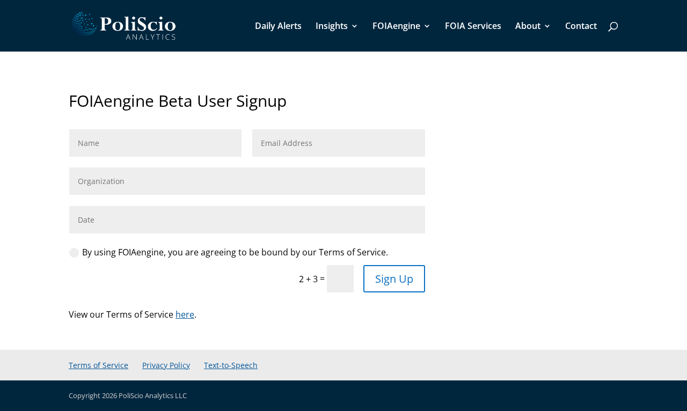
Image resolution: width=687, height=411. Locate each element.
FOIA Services (473, 27)
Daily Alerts (278, 27)
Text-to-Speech (231, 365)
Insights (332, 27)
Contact (581, 27)
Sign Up (394, 278)
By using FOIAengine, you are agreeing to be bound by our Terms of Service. (235, 252)
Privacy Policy (166, 365)
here (185, 314)
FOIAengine (396, 27)
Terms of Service (98, 365)
